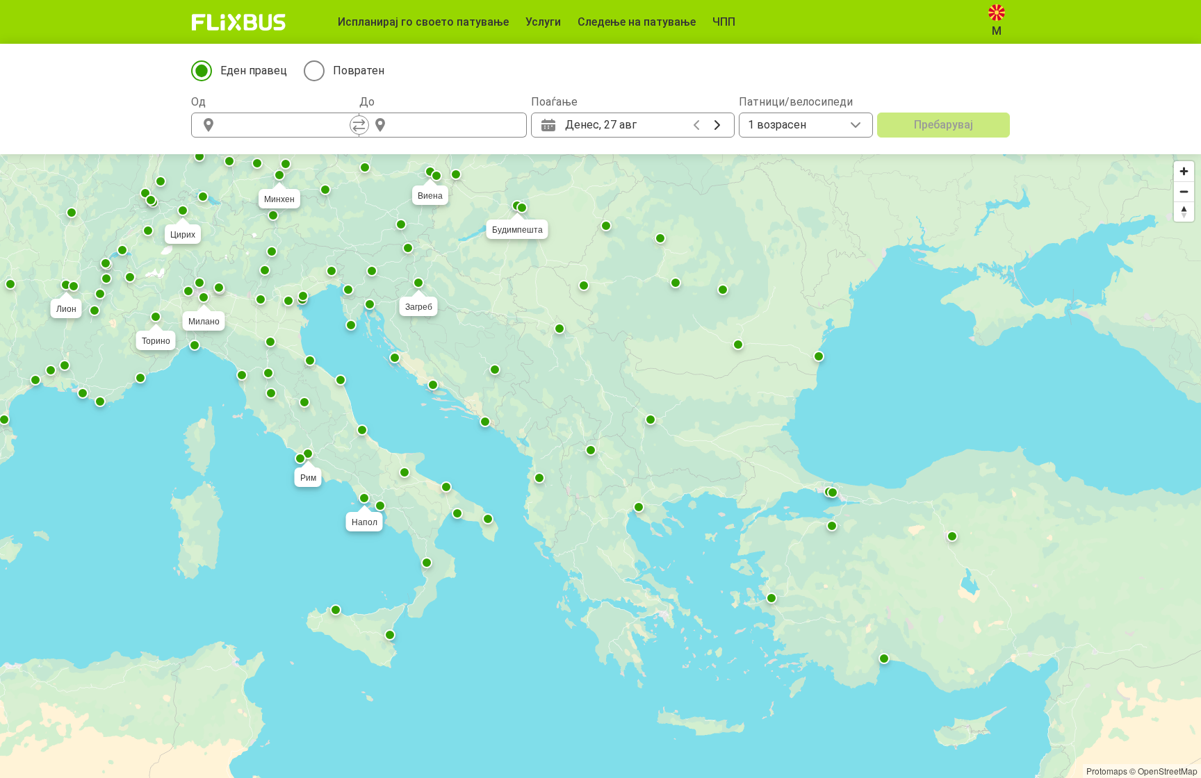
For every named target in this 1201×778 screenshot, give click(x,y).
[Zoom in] (1184, 171)
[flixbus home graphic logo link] (239, 22)
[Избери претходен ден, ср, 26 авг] (696, 125)
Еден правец (253, 70)
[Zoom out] (1184, 191)
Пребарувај (943, 124)
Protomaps (1106, 771)
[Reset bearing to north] (1184, 211)
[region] (600, 466)
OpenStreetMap (1168, 771)
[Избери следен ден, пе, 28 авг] (717, 125)
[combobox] (287, 125)
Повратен (358, 70)
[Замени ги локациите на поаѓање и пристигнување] (359, 125)
